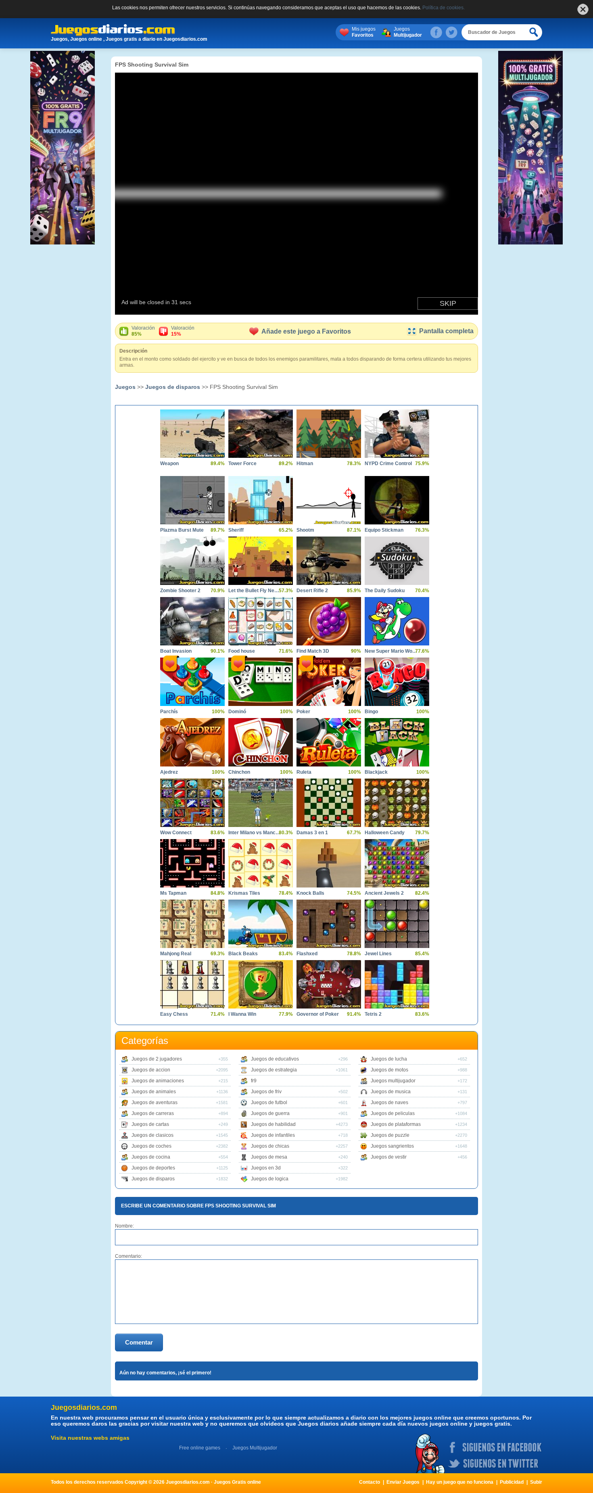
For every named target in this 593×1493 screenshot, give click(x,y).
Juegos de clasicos (152, 1135)
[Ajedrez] (192, 742)
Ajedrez (169, 772)
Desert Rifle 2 (312, 590)
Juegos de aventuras (154, 1102)
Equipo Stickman (384, 530)
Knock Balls (310, 893)
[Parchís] (192, 682)
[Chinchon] (260, 742)
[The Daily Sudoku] (397, 561)
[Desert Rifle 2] (328, 561)
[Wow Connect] (192, 803)
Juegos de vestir (389, 1157)
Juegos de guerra (270, 1113)
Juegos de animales (154, 1091)
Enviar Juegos (403, 1482)
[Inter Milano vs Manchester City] (260, 803)
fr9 (254, 1081)
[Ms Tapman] (192, 863)
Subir (536, 1482)
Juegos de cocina (151, 1157)
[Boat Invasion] (192, 621)
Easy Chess (174, 1014)
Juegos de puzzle (390, 1135)
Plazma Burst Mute (182, 530)
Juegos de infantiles (273, 1135)
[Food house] (260, 621)
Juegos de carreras (153, 1113)
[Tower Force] (260, 433)
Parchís (169, 711)
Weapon (169, 463)
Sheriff (236, 530)
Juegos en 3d (266, 1168)
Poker (303, 711)
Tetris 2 (373, 1014)
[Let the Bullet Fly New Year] (260, 561)
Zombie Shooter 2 (180, 590)
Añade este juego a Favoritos (306, 331)
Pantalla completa (446, 331)
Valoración (143, 331)
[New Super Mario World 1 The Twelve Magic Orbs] (397, 621)
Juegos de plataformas (396, 1124)
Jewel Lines (378, 953)
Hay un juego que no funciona (459, 1482)
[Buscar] (534, 32)
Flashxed (306, 953)
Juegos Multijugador (254, 1448)
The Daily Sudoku (385, 590)
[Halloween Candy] (397, 803)
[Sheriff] (260, 500)
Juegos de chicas (270, 1146)
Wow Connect (176, 832)
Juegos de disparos (172, 387)
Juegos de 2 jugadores (157, 1059)
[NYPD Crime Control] (397, 433)
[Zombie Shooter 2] (192, 561)
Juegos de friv (266, 1091)
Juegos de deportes (153, 1168)
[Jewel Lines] (397, 924)
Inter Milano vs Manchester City (254, 832)
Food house (241, 651)
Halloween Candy (385, 832)
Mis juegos (364, 32)
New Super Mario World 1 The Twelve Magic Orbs (391, 651)
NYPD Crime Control (388, 463)
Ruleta (303, 772)
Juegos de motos (389, 1070)
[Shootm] (328, 500)
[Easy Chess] (192, 984)
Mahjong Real (175, 953)
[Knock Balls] (328, 863)
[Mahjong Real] (192, 924)
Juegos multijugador (393, 1081)
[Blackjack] (397, 742)
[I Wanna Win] (260, 984)
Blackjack (376, 772)
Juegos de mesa (269, 1157)
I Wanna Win (242, 1014)
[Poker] (328, 682)
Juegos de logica (269, 1179)
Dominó (237, 711)
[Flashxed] (328, 924)
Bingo (371, 711)
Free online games (199, 1448)
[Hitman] (328, 433)
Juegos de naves (389, 1102)
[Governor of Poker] (328, 984)
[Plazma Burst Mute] (192, 500)
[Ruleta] (328, 742)
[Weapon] (192, 433)
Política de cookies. (443, 7)
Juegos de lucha (389, 1059)
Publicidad (512, 1482)
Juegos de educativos (275, 1059)
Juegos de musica (391, 1091)
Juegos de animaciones (158, 1081)
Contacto (369, 1482)
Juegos (408, 32)
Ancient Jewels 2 (384, 893)
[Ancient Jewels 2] (397, 863)
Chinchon (239, 772)
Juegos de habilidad (273, 1124)
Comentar (139, 1342)
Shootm (305, 530)
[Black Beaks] (260, 924)
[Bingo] (397, 682)
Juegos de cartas (150, 1124)
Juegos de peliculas (393, 1113)
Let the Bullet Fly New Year (254, 590)
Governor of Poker (317, 1014)
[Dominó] (260, 682)
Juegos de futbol (269, 1102)
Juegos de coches (151, 1146)
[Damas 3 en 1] (328, 803)
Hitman (304, 463)
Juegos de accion (151, 1070)
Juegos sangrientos (392, 1146)
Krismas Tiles (244, 893)
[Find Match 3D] (328, 621)
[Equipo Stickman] (397, 500)
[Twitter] (451, 32)
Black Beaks (243, 953)
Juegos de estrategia (274, 1070)
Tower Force (242, 463)
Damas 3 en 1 (312, 832)
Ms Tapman (173, 893)
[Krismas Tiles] (260, 863)
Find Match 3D (312, 651)
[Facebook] (436, 32)
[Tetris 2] (397, 984)
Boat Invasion (176, 651)
